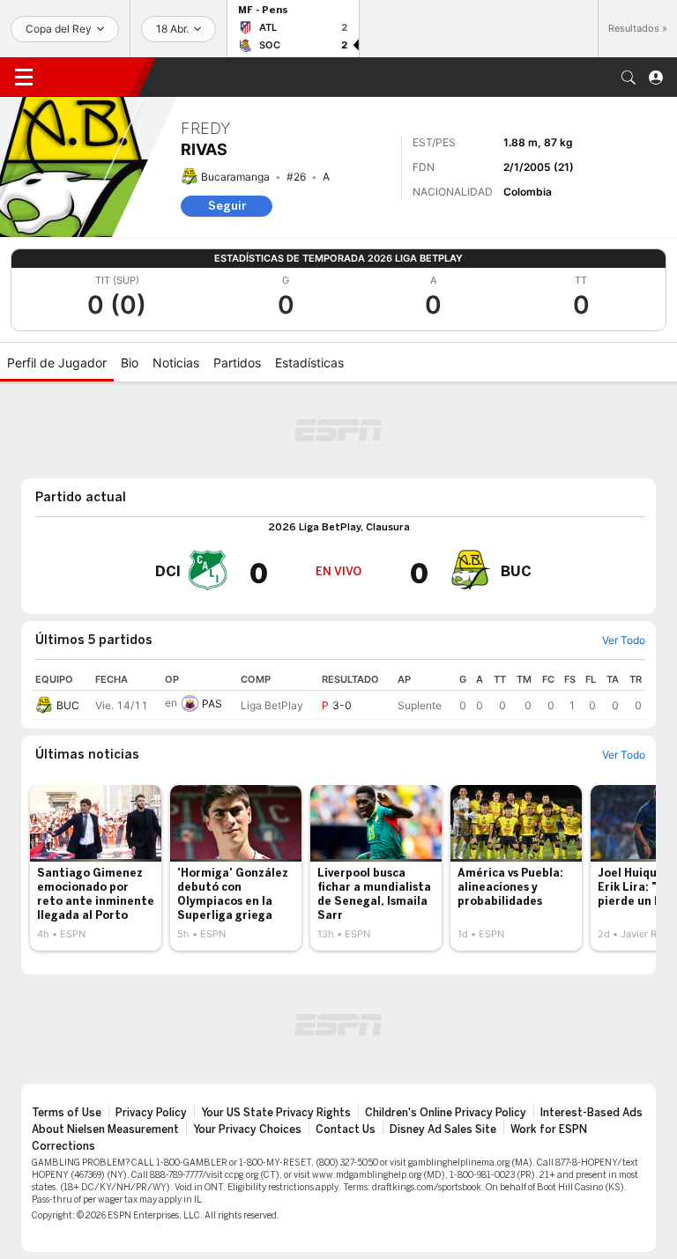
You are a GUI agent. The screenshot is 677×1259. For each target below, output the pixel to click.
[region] (338, 694)
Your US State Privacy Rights (276, 1113)
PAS (212, 703)
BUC (67, 705)
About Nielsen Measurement (105, 1129)
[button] (628, 77)
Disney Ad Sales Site (443, 1129)
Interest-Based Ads (591, 1113)
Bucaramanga (235, 176)
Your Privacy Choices (247, 1129)
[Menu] (24, 77)
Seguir (227, 205)
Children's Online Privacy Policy (445, 1113)
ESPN (92, 76)
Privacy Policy (151, 1113)
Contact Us (346, 1129)
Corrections (63, 1146)
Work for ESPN (548, 1129)
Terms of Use (66, 1113)
